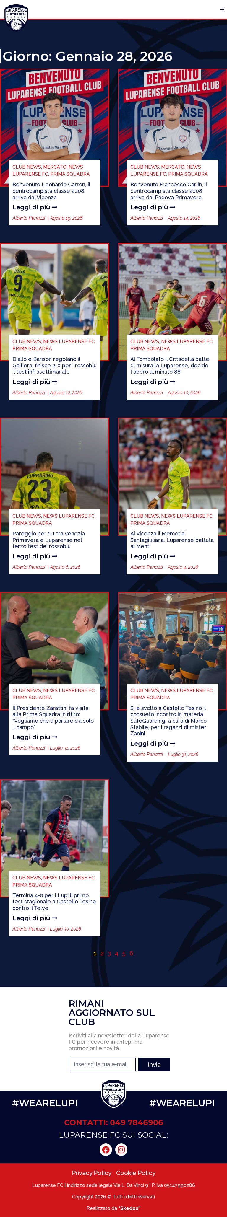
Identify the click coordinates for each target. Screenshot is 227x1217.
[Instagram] (121, 1149)
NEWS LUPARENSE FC (69, 341)
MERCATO (55, 167)
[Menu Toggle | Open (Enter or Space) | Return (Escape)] (222, 9)
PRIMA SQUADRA (70, 174)
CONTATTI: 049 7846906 (113, 1122)
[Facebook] (106, 1149)
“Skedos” (129, 1208)
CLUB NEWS (26, 167)
